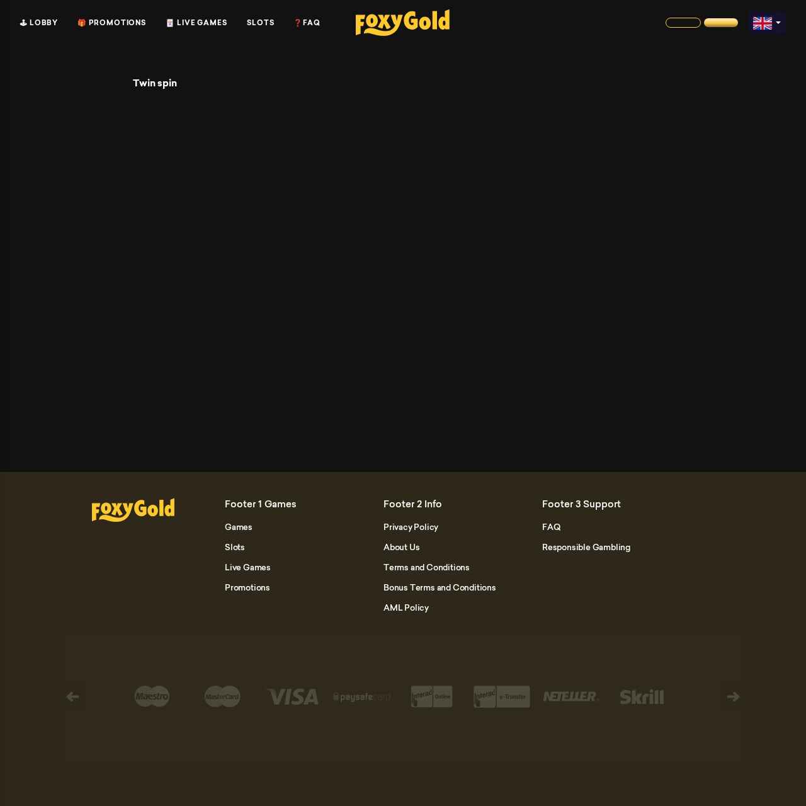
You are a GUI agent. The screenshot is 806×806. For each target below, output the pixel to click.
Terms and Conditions (426, 567)
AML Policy (406, 607)
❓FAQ (307, 23)
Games (239, 527)
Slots (261, 23)
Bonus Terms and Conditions (439, 587)
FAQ (551, 527)
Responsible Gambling (586, 547)
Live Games (248, 567)
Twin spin (155, 83)
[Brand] (683, 23)
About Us (401, 547)
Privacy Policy (410, 527)
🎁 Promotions (111, 23)
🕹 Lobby (39, 23)
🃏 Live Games (196, 23)
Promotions (247, 587)
